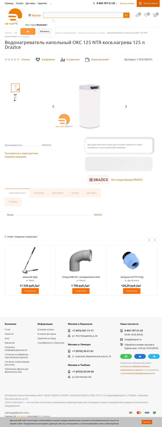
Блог (7, 338)
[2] (9, 59)
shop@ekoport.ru (133, 339)
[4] (15, 59)
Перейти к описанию (15, 157)
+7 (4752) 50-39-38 (83, 371)
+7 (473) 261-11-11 (83, 330)
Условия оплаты (45, 329)
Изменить (44, 31)
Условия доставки (46, 334)
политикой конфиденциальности (138, 373)
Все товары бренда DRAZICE (127, 179)
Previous (149, 240)
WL (26, 413)
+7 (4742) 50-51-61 (83, 351)
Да (28, 31)
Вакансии (10, 343)
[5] (18, 59)
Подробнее (30, 291)
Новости (9, 334)
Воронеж (36, 15)
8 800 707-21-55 (134, 330)
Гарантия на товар (46, 338)
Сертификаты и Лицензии (50, 343)
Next (154, 240)
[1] (6, 59)
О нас (7, 329)
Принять (147, 422)
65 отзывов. (44, 416)
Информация (45, 324)
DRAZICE (98, 214)
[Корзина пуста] (154, 15)
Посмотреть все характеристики (21, 153)
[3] (12, 59)
